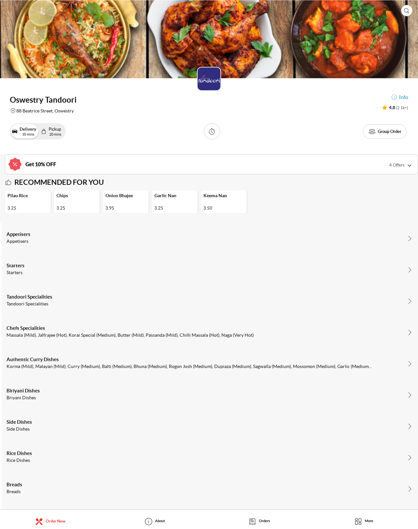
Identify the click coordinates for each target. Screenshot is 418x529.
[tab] (52, 521)
